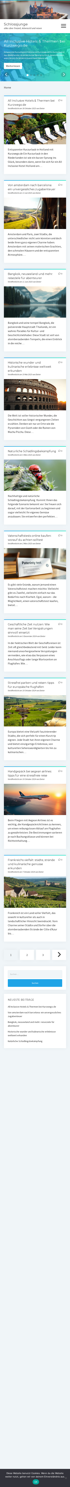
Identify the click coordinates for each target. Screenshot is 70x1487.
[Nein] (65, 1478)
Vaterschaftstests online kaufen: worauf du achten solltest (35, 563)
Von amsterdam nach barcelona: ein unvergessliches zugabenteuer (35, 213)
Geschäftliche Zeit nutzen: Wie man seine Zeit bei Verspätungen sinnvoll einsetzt (30, 628)
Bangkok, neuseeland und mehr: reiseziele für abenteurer (35, 302)
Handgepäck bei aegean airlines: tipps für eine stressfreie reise (35, 799)
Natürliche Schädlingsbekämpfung (32, 451)
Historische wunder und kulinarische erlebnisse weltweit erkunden (29, 366)
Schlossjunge (16, 24)
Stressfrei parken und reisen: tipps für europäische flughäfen (35, 710)
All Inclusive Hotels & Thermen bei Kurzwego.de (35, 128)
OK (36, 1482)
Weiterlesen (13, 66)
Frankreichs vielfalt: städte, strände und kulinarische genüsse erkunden (31, 864)
